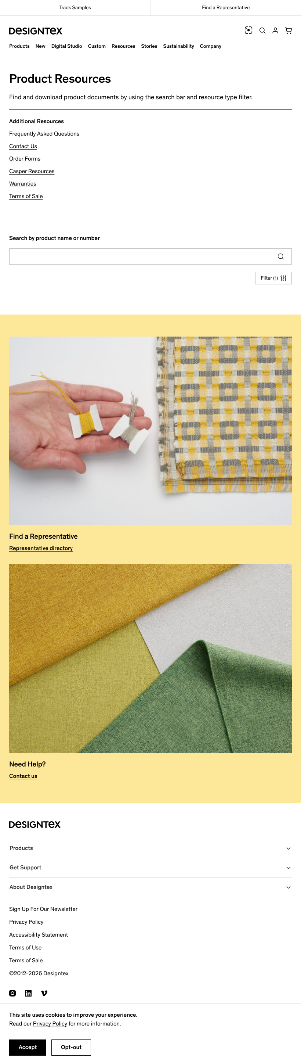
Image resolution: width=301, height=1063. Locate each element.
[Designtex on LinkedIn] (28, 993)
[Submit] (281, 256)
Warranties (22, 183)
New (41, 46)
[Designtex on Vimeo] (44, 993)
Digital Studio (66, 46)
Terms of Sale (26, 196)
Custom (97, 46)
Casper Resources (31, 171)
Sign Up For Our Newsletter (43, 909)
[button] (288, 30)
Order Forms (24, 158)
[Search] (262, 30)
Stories (149, 46)
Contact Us (23, 146)
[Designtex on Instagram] (12, 993)
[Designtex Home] (35, 31)
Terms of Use (25, 947)
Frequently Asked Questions (44, 133)
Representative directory (41, 548)
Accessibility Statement (38, 934)
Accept (28, 1047)
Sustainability (178, 46)
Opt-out (71, 1047)
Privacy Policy (50, 1023)
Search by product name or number (54, 238)
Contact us (23, 776)
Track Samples (75, 7)
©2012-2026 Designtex (39, 973)
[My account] (275, 30)
